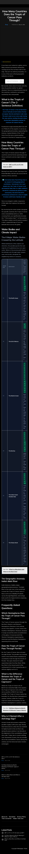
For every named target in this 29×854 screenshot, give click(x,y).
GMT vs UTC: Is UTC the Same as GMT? (11, 758)
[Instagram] (6, 811)
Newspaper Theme (22, 848)
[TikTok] (13, 811)
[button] (2, 2)
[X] (17, 811)
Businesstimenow (7, 61)
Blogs (6, 24)
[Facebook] (2, 811)
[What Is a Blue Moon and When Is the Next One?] (24, 776)
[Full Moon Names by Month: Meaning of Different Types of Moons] (24, 766)
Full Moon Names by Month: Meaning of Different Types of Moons (10, 766)
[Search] (27, 2)
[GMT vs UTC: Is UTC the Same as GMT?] (24, 758)
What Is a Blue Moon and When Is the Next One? (11, 775)
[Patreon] (9, 811)
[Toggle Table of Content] (20, 81)
